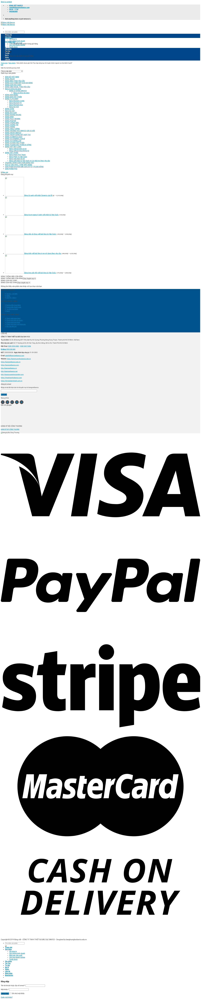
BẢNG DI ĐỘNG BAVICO (18, 91)
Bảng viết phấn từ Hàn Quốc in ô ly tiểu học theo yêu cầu (29, 161)
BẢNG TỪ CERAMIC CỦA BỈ (15, 139)
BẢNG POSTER (10, 121)
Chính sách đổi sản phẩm (14, 320)
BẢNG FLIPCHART (11, 99)
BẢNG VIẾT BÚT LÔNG (13, 147)
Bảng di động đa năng (13, 89)
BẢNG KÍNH (9, 117)
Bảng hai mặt (14, 107)
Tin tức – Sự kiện (11, 294)
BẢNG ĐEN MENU (11, 95)
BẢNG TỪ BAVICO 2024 (13, 137)
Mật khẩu (5, 989)
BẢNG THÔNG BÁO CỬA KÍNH (12, 278)
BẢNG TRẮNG (10, 127)
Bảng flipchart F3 (15, 103)
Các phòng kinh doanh (17, 41)
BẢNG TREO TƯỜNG (12, 129)
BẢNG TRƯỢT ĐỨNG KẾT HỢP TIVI (18, 135)
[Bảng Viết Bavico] (8, 24)
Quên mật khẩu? (7, 997)
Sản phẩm (8, 49)
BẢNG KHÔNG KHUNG (13, 115)
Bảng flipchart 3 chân (16, 101)
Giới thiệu (8, 37)
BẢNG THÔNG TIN (11, 125)
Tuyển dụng (13, 47)
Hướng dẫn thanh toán (13, 307)
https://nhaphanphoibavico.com (11, 378)
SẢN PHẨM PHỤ (11, 169)
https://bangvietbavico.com (10, 365)
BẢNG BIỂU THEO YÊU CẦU (15, 81)
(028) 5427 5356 (25, 346)
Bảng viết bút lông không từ (19, 151)
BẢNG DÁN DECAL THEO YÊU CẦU (17, 87)
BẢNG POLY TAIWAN (12, 119)
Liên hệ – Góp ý (11, 298)
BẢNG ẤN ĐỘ (10, 79)
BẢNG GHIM (9, 109)
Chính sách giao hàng (13, 318)
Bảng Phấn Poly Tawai (17, 155)
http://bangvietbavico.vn (9, 368)
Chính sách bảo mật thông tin (16, 324)
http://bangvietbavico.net (9, 371)
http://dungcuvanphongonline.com (12, 374)
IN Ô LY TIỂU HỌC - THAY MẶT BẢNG (18, 165)
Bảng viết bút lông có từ (17, 149)
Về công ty (13, 39)
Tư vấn (7, 53)
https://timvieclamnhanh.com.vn (11, 381)
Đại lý (7, 55)
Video (7, 57)
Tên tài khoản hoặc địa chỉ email (13, 986)
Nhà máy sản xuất (15, 43)
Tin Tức (7, 51)
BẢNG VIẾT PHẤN (11, 153)
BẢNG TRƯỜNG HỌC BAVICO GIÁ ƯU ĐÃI (20, 131)
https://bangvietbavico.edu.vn (10, 362)
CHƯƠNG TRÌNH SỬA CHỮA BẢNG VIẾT (19, 163)
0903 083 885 (10, 349)
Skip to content (6, 2)
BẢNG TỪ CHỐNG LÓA (13, 141)
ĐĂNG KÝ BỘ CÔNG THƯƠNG (10, 429)
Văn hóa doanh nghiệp (17, 45)
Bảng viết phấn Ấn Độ (17, 159)
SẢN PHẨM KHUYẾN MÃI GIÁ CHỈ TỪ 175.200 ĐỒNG (24, 167)
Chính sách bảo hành (13, 322)
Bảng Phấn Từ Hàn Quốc (18, 157)
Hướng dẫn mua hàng (13, 305)
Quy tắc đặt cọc (11, 326)
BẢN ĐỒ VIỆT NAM (12, 77)
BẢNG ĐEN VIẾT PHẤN (13, 97)
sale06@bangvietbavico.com (14, 355)
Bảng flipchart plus (16, 105)
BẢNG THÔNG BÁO (12, 123)
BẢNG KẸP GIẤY (11, 113)
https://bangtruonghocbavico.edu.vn (19, 359)
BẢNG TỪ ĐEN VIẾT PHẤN (14, 143)
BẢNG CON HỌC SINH (13, 85)
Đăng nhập (5, 993)
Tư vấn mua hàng (12, 309)
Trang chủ (8, 35)
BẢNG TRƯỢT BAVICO (13, 133)
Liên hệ (7, 59)
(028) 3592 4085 (13, 346)
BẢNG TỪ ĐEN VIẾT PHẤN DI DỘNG (18, 145)
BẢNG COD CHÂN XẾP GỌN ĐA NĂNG (19, 83)
